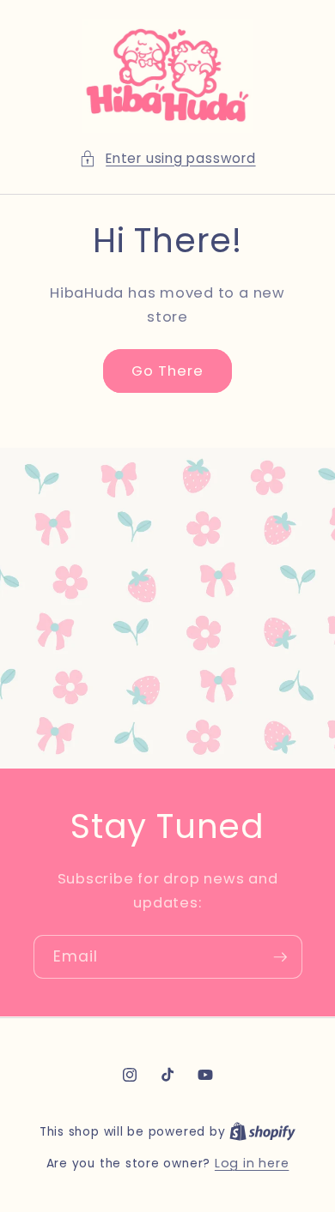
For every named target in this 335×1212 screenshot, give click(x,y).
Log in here (252, 1163)
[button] (167, 159)
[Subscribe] (280, 957)
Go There (167, 371)
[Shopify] (262, 1131)
